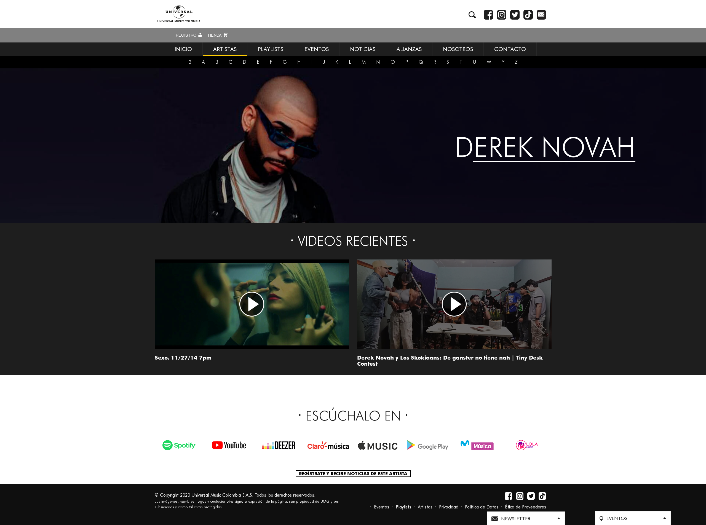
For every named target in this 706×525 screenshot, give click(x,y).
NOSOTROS (458, 49)
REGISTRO (186, 35)
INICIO (183, 49)
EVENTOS (316, 49)
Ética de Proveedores (525, 507)
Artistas (425, 507)
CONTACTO (510, 49)
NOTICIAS (362, 49)
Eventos (381, 507)
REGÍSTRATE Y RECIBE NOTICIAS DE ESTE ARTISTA (353, 473)
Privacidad (448, 507)
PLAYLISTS (270, 49)
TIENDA (215, 35)
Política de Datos (481, 507)
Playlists (403, 507)
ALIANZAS (409, 49)
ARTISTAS (225, 49)
